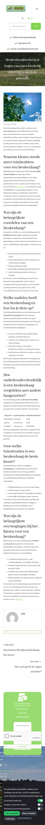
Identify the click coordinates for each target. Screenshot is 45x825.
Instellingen (10, 819)
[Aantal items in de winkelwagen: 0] (22, 18)
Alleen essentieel (28, 813)
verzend (22, 746)
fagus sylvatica (21, 187)
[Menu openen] (37, 8)
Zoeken (36, 26)
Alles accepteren (12, 813)
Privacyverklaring (24, 818)
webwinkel (18, 599)
